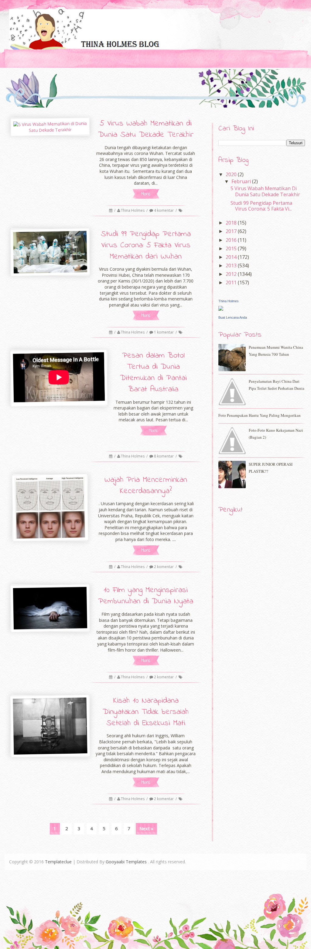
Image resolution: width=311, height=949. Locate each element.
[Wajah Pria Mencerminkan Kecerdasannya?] (50, 508)
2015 (232, 248)
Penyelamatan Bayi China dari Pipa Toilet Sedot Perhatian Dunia (276, 385)
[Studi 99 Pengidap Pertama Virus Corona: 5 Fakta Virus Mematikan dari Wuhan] (50, 252)
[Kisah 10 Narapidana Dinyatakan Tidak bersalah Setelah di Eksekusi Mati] (50, 726)
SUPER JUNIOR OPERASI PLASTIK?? (270, 467)
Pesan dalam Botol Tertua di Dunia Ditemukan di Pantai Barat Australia (153, 372)
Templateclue (58, 862)
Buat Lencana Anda (232, 317)
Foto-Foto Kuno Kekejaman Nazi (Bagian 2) (276, 433)
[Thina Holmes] (220, 309)
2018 (232, 222)
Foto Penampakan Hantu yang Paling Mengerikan (259, 415)
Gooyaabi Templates (126, 862)
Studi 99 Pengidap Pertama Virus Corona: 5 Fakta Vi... (261, 206)
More (145, 194)
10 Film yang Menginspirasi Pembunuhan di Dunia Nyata (145, 595)
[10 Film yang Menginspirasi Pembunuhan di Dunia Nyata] (50, 608)
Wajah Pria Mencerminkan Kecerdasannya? (145, 485)
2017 (232, 231)
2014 (232, 257)
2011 (232, 282)
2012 (232, 274)
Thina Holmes (133, 210)
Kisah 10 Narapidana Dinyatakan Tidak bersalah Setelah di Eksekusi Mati (146, 712)
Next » (146, 828)
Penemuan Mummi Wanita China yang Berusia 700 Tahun (276, 350)
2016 (232, 240)
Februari (241, 181)
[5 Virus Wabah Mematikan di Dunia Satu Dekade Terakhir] (50, 126)
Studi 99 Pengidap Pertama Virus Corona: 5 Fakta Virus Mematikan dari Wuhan (146, 245)
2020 (232, 174)
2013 (232, 265)
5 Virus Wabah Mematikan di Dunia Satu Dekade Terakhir (145, 129)
